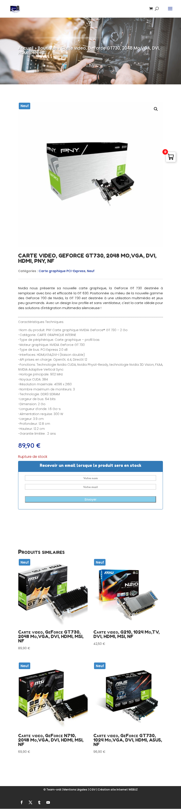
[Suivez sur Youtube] (48, 802)
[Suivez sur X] (30, 802)
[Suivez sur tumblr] (39, 802)
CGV (92, 789)
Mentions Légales (75, 789)
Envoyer (90, 499)
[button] (156, 109)
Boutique (47, 48)
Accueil (26, 48)
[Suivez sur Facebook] (21, 802)
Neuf (90, 271)
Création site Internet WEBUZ (118, 789)
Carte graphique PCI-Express (62, 271)
